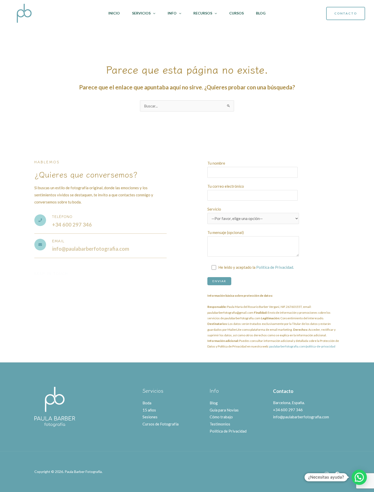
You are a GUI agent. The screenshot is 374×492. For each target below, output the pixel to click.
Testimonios (220, 424)
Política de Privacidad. (275, 267)
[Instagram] (326, 474)
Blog (261, 13)
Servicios (141, 13)
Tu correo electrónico (225, 186)
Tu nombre (216, 163)
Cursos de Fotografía (160, 424)
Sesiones (149, 417)
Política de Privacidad (228, 431)
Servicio (214, 209)
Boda (146, 403)
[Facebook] (337, 474)
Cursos (236, 13)
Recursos (202, 13)
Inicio (114, 13)
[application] (153, 13)
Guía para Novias (224, 410)
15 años (149, 410)
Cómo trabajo (221, 417)
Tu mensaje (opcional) (225, 232)
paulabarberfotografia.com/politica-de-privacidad (302, 346)
